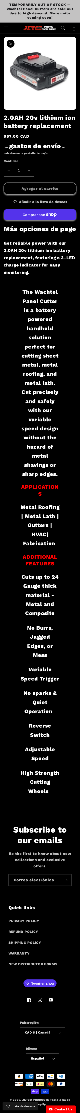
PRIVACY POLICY (24, 921)
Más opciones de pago (40, 229)
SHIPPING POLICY (25, 943)
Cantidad (11, 161)
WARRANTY (19, 953)
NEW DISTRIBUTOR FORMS (33, 964)
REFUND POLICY (23, 932)
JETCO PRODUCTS (35, 1099)
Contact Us (62, 1109)
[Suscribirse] (65, 880)
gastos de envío (35, 146)
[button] (6, 28)
